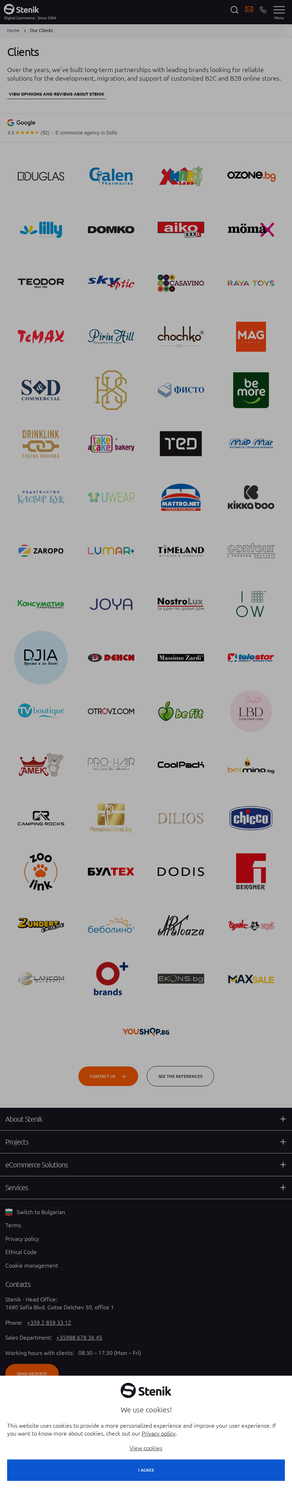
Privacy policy (159, 1433)
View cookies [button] (146, 1448)
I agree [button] (146, 1470)
